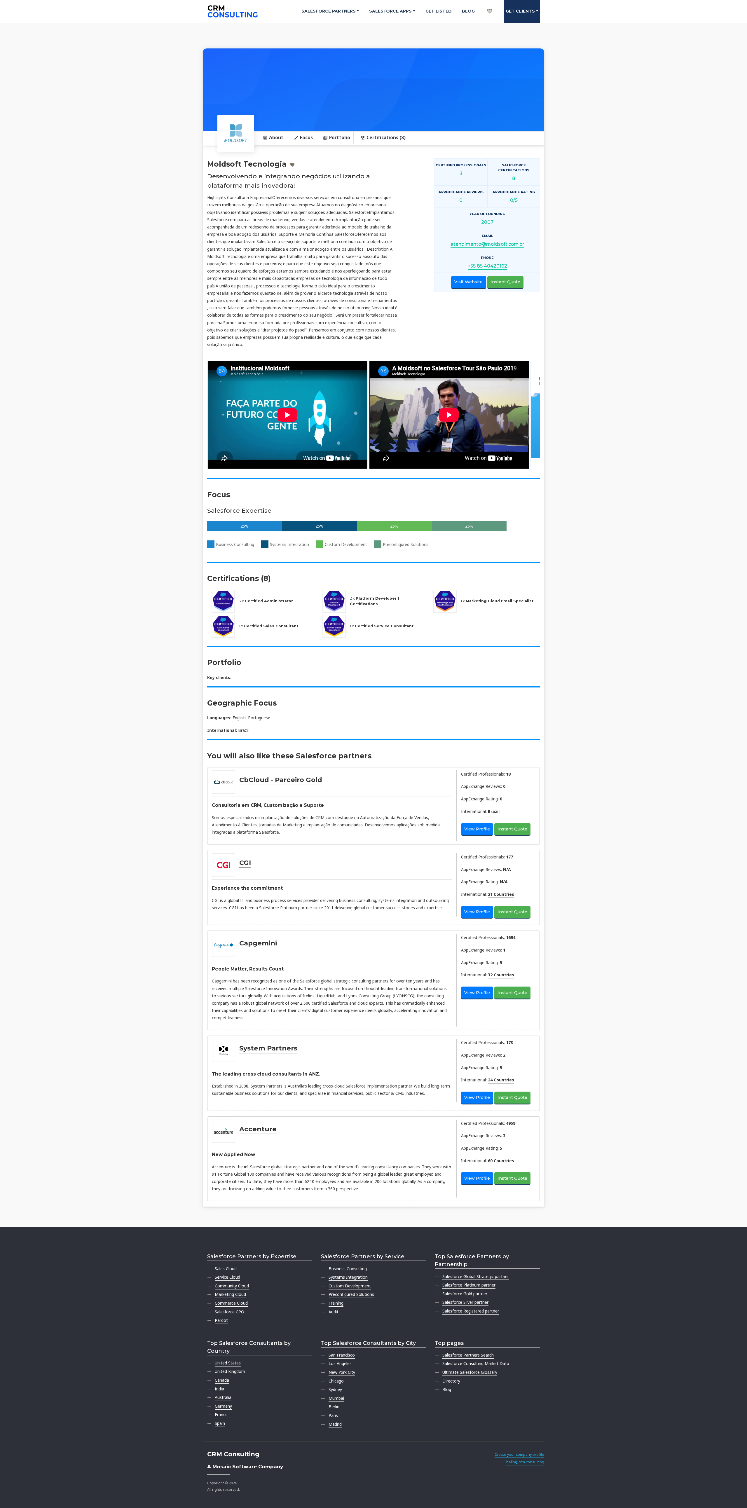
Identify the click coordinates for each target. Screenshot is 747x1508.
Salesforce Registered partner (470, 1311)
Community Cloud (232, 1286)
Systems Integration (289, 544)
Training (336, 1303)
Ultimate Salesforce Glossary (469, 1372)
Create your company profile (519, 1454)
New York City (342, 1372)
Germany (223, 1406)
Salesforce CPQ (229, 1312)
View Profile (477, 829)
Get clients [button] (520, 11)
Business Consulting (235, 544)
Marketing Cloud (230, 1294)
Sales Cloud (226, 1268)
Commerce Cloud (231, 1303)
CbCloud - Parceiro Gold (280, 780)
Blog (468, 11)
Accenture (258, 1129)
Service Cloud (227, 1277)
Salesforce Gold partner (464, 1293)
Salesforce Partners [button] (328, 11)
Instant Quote (505, 282)
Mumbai (336, 1398)
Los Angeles (340, 1363)
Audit (333, 1312)
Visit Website (468, 282)
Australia (223, 1397)
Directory (451, 1381)
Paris (333, 1415)
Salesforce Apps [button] (390, 11)
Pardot (221, 1320)
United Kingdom (230, 1371)
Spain (220, 1423)
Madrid (335, 1424)
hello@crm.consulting (525, 1462)
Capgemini (258, 943)
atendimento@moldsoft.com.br (487, 244)
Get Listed (438, 11)
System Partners (268, 1048)
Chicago (336, 1381)
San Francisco (342, 1355)
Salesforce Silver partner (465, 1302)
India (219, 1389)
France (221, 1414)
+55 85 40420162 (487, 266)
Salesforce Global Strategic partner (475, 1276)
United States (228, 1363)
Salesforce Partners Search (468, 1355)
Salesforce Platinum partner (468, 1285)
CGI (245, 862)
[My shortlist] (489, 4)
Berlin (334, 1406)
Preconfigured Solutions (405, 544)
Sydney (335, 1389)
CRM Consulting (233, 1454)
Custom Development (346, 544)
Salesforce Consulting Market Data (475, 1363)
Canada (222, 1380)
